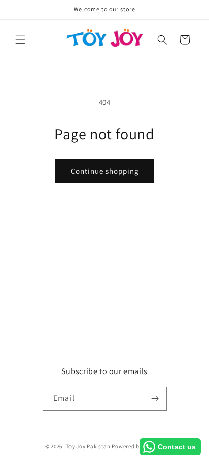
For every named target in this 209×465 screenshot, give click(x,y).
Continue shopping (105, 171)
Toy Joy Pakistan (88, 446)
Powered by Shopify (138, 446)
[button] (20, 39)
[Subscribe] (155, 399)
